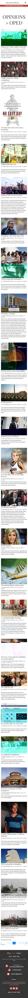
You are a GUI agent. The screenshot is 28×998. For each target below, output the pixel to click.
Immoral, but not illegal (9, 436)
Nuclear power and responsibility (13, 371)
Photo (15, 956)
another (14, 626)
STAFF (15, 992)
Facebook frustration (8, 507)
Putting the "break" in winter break (13, 897)
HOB (18, 956)
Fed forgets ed (6, 402)
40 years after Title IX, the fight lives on (12, 475)
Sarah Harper (13, 792)
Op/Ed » (24, 49)
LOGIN (18, 992)
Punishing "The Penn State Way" (12, 236)
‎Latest (10, 956)
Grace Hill (5, 49)
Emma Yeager (6, 166)
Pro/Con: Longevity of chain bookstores (11, 790)
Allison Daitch (14, 661)
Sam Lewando (6, 197)
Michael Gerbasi (6, 238)
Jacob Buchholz (6, 478)
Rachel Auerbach (7, 82)
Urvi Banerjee (6, 373)
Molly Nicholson (7, 547)
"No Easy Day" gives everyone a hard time (12, 128)
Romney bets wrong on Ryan (11, 195)
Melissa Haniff (6, 792)
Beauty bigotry (6, 546)
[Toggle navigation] (25, 3)
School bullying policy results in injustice (12, 835)
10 (15, 943)
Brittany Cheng (6, 620)
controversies (4, 631)
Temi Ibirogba (6, 281)
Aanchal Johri (5, 131)
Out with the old (7, 687)
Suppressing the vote (8, 164)
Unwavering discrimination (11, 279)
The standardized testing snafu (12, 585)
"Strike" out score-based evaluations (9, 79)
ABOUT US (10, 992)
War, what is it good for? (10, 928)
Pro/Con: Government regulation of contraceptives (13, 658)
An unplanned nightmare (10, 754)
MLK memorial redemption (11, 864)
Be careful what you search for (12, 723)
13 (23, 943)
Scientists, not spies (8, 313)
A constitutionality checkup (11, 618)
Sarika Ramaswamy (7, 315)
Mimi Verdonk (6, 587)
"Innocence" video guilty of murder (13, 47)
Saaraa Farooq (6, 838)
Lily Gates (5, 438)
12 (20, 943)
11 (17, 943)
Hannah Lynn (6, 509)
